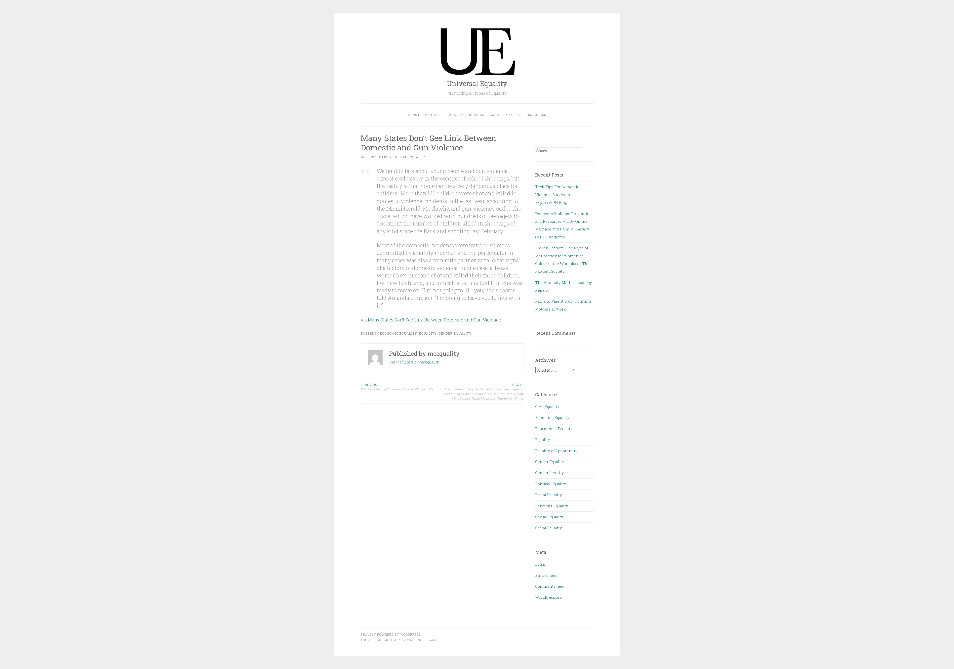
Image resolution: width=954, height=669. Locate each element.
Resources (535, 115)
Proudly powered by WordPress (391, 634)
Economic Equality (398, 333)
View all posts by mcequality (414, 361)
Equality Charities (465, 115)
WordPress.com (421, 640)
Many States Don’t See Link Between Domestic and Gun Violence (434, 320)
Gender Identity (549, 472)
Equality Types (505, 115)
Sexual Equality (549, 516)
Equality (428, 333)
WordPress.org (548, 597)
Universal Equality (477, 83)
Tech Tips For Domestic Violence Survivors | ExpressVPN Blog (557, 194)
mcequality (415, 157)
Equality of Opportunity (556, 450)
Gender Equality (455, 333)
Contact (433, 115)
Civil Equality (547, 406)
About (414, 115)
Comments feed (549, 586)
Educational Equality (554, 428)
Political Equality (550, 483)
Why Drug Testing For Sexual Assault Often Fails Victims (401, 387)
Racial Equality (548, 494)
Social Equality (548, 527)
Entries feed (546, 575)
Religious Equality (551, 505)
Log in (541, 564)
